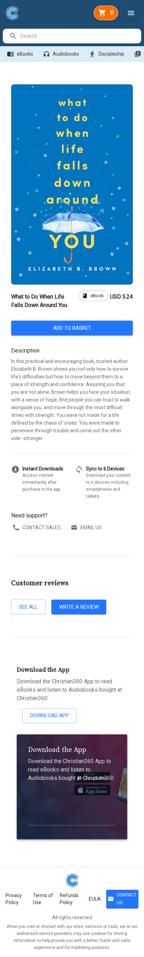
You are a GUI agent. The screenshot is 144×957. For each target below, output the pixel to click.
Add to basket (72, 328)
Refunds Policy (69, 899)
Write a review (79, 607)
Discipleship (106, 53)
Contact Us (122, 899)
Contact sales (41, 527)
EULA (95, 899)
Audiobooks (61, 53)
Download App (49, 715)
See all (28, 607)
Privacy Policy (14, 899)
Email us (91, 527)
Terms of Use (43, 899)
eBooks (20, 53)
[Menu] (131, 13)
